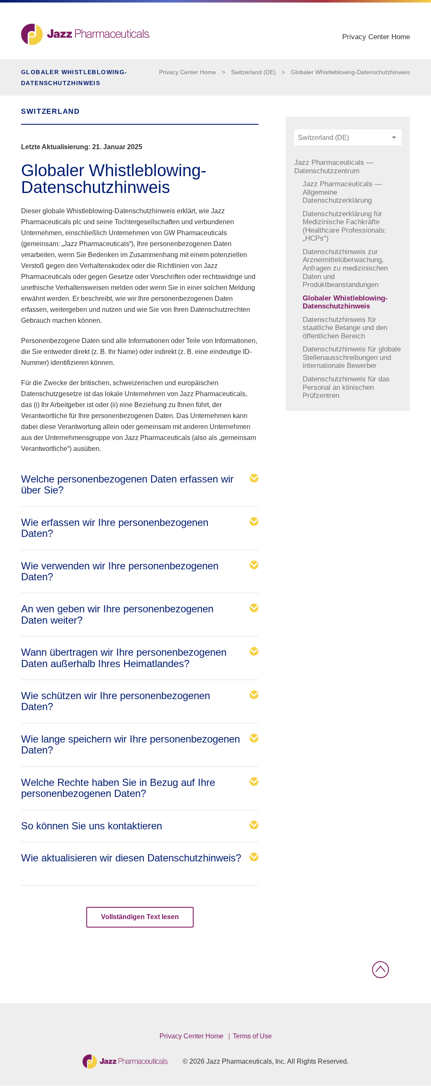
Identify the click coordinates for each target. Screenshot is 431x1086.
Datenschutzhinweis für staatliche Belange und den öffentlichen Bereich (345, 328)
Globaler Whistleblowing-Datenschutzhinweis (350, 72)
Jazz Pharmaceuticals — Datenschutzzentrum (333, 166)
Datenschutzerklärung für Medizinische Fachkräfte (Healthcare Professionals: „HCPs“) (344, 226)
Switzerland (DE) (253, 72)
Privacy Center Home (376, 37)
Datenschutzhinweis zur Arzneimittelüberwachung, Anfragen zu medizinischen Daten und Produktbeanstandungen (345, 268)
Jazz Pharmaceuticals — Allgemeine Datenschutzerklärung (342, 192)
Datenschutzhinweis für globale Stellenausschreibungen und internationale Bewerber (352, 357)
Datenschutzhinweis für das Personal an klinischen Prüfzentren (346, 387)
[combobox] (348, 137)
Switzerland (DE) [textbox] (323, 137)
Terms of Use (252, 1036)
